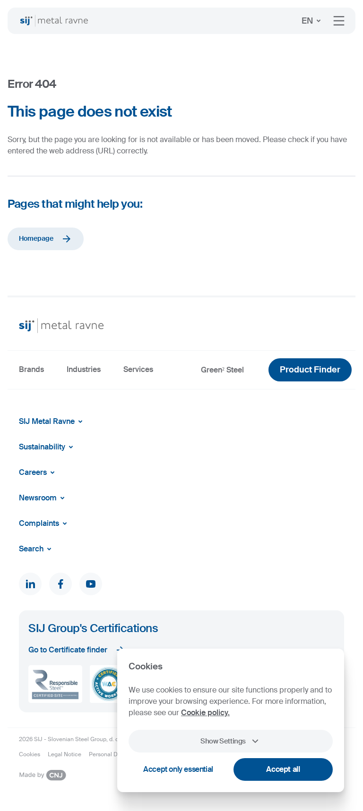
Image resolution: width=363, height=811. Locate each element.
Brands (31, 369)
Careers (33, 472)
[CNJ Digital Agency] (42, 775)
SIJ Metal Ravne (47, 421)
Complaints (39, 523)
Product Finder (310, 369)
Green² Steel (222, 370)
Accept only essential (178, 769)
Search (31, 549)
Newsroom (38, 498)
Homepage (36, 238)
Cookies (29, 754)
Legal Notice (64, 754)
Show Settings (223, 741)
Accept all (283, 769)
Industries (84, 369)
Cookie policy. (205, 713)
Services (138, 369)
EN (307, 20)
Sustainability (42, 447)
